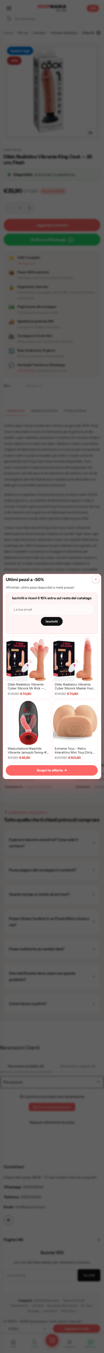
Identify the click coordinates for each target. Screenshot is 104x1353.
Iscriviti (52, 621)
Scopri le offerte (52, 770)
